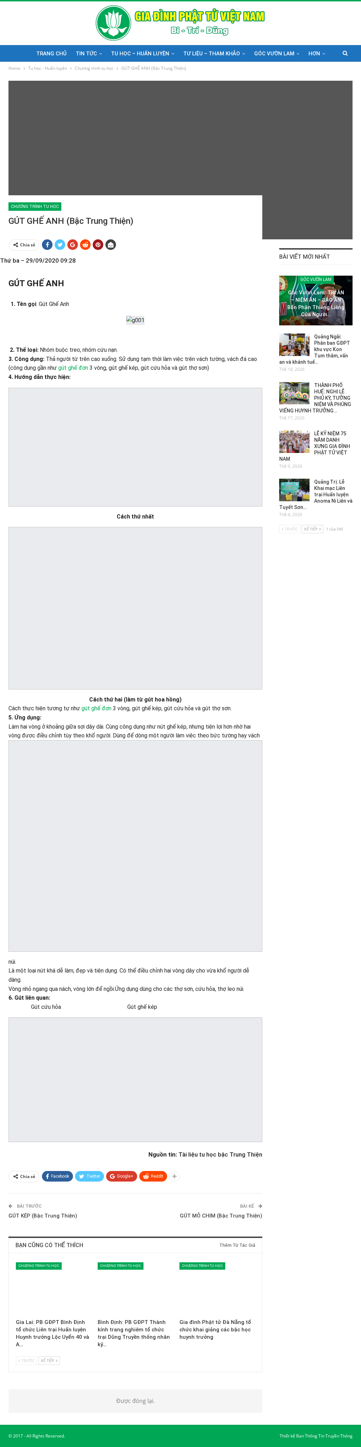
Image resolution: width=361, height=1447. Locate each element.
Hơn (314, 53)
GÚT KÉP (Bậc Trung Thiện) (42, 1216)
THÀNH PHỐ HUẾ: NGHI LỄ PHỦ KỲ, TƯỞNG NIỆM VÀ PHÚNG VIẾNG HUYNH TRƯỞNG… (315, 397)
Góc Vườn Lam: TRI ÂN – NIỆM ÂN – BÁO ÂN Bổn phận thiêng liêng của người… (315, 303)
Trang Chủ (51, 53)
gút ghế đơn (73, 367)
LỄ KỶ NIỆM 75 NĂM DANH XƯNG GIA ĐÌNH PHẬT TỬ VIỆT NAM (314, 446)
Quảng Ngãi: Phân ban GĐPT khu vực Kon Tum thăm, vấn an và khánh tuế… (314, 349)
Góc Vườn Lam (274, 53)
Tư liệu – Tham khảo (211, 53)
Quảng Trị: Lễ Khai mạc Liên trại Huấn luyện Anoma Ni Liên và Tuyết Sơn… (316, 494)
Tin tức (86, 53)
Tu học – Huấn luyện (140, 53)
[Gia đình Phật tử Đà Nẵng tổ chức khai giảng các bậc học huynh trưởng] (217, 1288)
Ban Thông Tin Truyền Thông (324, 1436)
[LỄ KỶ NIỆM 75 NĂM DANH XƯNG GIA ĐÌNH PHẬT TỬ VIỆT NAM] (294, 441)
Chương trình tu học (35, 206)
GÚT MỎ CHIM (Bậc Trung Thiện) (221, 1216)
